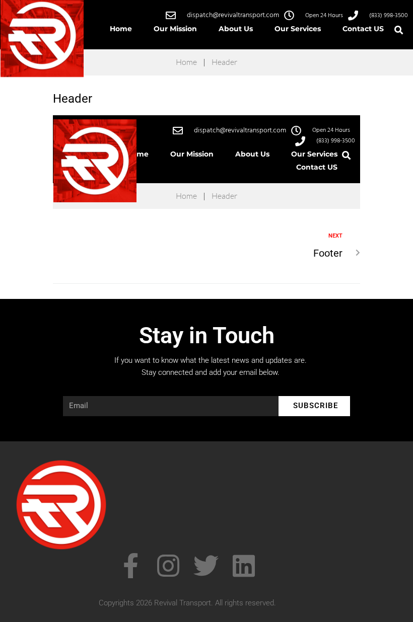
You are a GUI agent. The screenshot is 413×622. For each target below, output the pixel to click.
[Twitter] (206, 565)
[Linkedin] (243, 565)
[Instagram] (168, 565)
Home (186, 62)
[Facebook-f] (130, 565)
